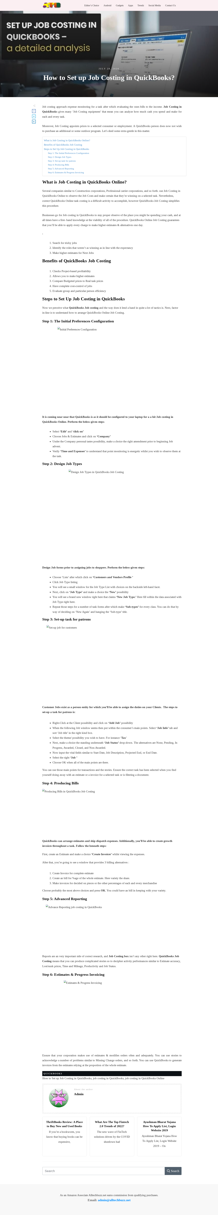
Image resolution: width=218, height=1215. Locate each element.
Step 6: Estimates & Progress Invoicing (66, 172)
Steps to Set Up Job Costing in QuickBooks (66, 149)
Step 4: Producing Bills (58, 164)
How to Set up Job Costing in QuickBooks (67, 1078)
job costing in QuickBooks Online (144, 1078)
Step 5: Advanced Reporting (61, 168)
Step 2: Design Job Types (60, 157)
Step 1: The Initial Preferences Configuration (68, 153)
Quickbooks (52, 1073)
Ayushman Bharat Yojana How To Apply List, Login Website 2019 (159, 1126)
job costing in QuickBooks (108, 1078)
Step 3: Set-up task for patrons (62, 161)
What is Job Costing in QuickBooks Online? (67, 140)
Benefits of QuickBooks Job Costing (63, 144)
